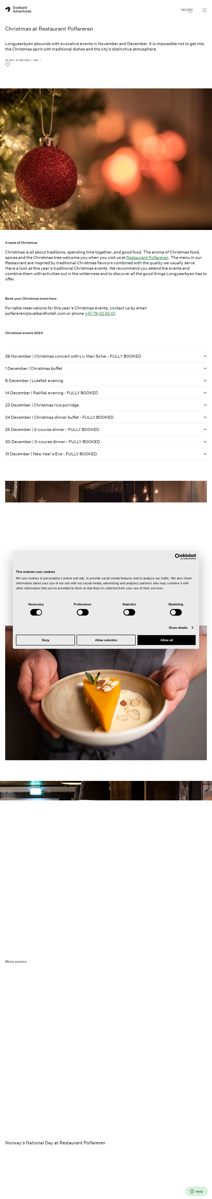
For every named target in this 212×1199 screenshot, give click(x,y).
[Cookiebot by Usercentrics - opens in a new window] (178, 556)
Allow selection (106, 640)
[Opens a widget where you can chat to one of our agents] (196, 1192)
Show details (178, 627)
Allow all (166, 640)
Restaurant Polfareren (147, 257)
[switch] (83, 612)
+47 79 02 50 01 (100, 313)
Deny (45, 640)
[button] (106, 356)
